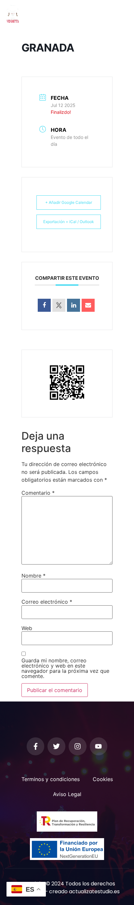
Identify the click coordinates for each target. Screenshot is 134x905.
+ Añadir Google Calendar (68, 202)
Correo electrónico (46, 601)
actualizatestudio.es (94, 891)
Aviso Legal (67, 794)
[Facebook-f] (36, 746)
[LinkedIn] (73, 305)
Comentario (38, 492)
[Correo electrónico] (88, 305)
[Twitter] (56, 746)
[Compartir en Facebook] (44, 305)
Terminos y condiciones (50, 779)
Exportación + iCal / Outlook (68, 221)
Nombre (33, 575)
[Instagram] (78, 746)
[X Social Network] (58, 305)
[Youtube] (99, 746)
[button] (121, 14)
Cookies (103, 779)
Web (26, 628)
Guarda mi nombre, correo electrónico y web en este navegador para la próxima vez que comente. (65, 668)
